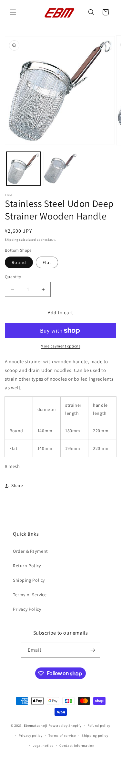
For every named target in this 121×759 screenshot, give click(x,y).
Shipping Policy (29, 580)
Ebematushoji (35, 725)
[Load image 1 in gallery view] (23, 169)
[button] (13, 12)
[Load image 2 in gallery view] (60, 169)
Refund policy (98, 725)
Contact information (76, 745)
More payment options (60, 346)
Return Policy (27, 566)
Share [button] (17, 485)
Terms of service (62, 735)
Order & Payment (30, 551)
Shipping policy (95, 735)
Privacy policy (31, 735)
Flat (47, 262)
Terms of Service (30, 595)
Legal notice (43, 745)
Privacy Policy (27, 609)
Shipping (11, 240)
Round (19, 262)
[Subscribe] (93, 650)
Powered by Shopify (65, 725)
